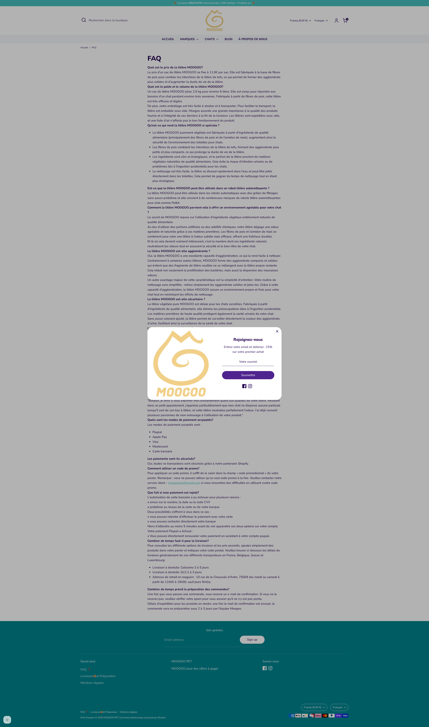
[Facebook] (244, 386)
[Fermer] (277, 331)
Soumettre (248, 375)
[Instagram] (250, 386)
